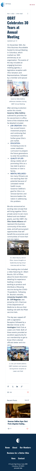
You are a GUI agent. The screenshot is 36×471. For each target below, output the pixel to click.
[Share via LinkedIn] (17, 386)
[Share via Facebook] (8, 386)
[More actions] (28, 13)
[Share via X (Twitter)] (12, 386)
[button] (34, 4)
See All (27, 400)
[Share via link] (22, 386)
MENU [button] (28, 5)
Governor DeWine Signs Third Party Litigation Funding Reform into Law (18, 422)
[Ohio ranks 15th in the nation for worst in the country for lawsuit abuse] (18, 411)
